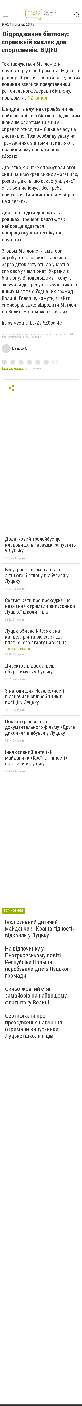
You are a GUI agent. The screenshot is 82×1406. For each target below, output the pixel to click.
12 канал (37, 98)
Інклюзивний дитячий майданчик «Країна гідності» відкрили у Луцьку (36, 758)
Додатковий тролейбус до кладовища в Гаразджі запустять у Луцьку (40, 544)
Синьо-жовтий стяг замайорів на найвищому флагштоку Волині (36, 995)
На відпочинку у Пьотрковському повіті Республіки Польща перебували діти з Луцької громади (36, 962)
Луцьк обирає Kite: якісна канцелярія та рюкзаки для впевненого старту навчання (36, 636)
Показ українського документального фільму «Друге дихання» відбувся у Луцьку (40, 727)
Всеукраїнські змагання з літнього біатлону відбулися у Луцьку (37, 575)
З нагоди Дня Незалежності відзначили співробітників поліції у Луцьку (34, 696)
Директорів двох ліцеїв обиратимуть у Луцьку (29, 669)
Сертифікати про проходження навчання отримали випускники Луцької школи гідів (40, 606)
